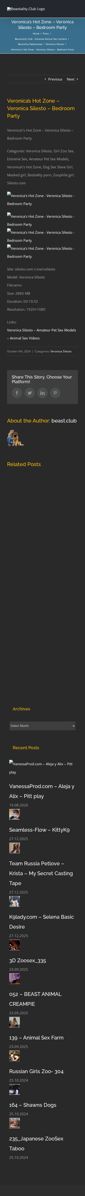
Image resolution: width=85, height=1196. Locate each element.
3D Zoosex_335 (27, 960)
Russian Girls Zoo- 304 (36, 1071)
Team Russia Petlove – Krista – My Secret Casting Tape (41, 873)
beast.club (64, 421)
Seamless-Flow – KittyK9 (39, 830)
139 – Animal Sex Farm (36, 1038)
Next (70, 79)
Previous (55, 79)
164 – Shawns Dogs (32, 1105)
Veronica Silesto (61, 351)
